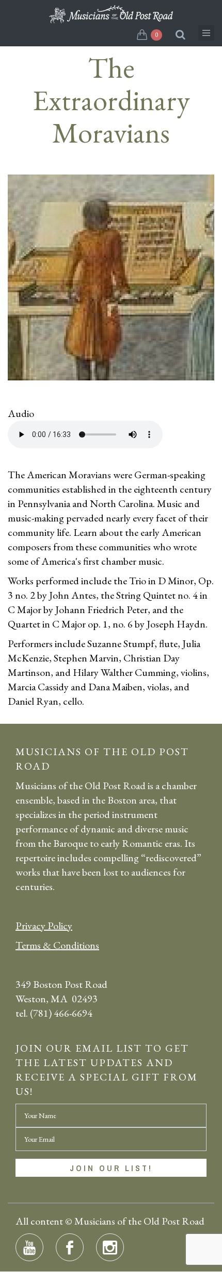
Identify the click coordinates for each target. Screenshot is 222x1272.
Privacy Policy (43, 925)
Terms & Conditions (57, 945)
